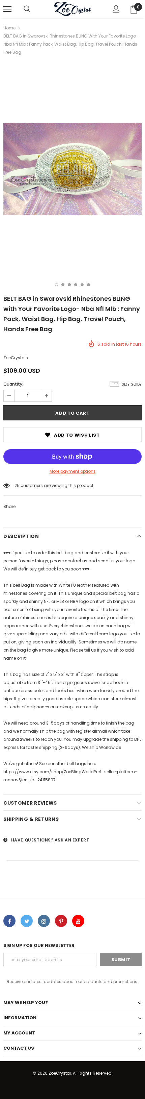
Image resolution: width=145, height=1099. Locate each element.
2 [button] (62, 284)
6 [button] (88, 284)
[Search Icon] (27, 9)
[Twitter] (27, 921)
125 (16, 485)
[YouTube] (78, 921)
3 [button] (69, 284)
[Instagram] (44, 921)
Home (9, 28)
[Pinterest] (61, 921)
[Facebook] (9, 921)
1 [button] (56, 284)
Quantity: (13, 384)
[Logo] (72, 8)
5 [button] (82, 284)
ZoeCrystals (15, 358)
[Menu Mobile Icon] (7, 9)
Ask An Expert (72, 840)
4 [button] (75, 284)
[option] (72, 169)
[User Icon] (116, 9)
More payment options (73, 471)
